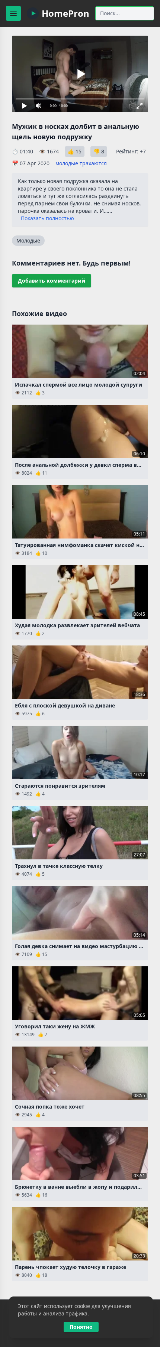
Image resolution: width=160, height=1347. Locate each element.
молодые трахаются (81, 163)
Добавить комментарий (51, 280)
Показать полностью (47, 218)
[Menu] (13, 13)
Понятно (81, 1326)
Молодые (28, 240)
